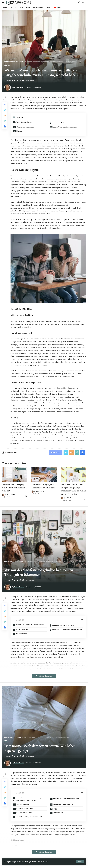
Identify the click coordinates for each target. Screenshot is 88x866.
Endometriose (58, 812)
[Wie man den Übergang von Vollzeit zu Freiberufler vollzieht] (14, 474)
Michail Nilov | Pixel (24, 309)
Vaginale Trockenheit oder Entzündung (66, 798)
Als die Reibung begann (23, 122)
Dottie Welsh (19, 87)
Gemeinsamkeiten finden (25, 127)
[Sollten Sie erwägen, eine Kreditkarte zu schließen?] (43, 474)
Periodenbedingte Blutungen (63, 804)
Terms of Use (43, 862)
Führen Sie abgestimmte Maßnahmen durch (67, 629)
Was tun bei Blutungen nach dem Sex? (28, 817)
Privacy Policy (30, 862)
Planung (19, 131)
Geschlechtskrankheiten (24, 808)
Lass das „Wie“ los (21, 629)
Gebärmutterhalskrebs (24, 812)
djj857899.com (18, 2)
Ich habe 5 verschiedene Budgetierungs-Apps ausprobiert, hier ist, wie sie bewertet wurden (73, 489)
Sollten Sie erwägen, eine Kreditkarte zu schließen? (43, 486)
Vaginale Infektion (22, 804)
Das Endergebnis (21, 633)
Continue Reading (44, 676)
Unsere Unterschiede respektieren (65, 127)
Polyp (55, 808)
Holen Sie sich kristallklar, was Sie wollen (29, 624)
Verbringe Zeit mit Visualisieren (63, 625)
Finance (7, 65)
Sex (5, 741)
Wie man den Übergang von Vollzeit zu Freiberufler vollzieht (14, 487)
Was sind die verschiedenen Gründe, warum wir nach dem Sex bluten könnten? (29, 799)
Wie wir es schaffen (59, 123)
